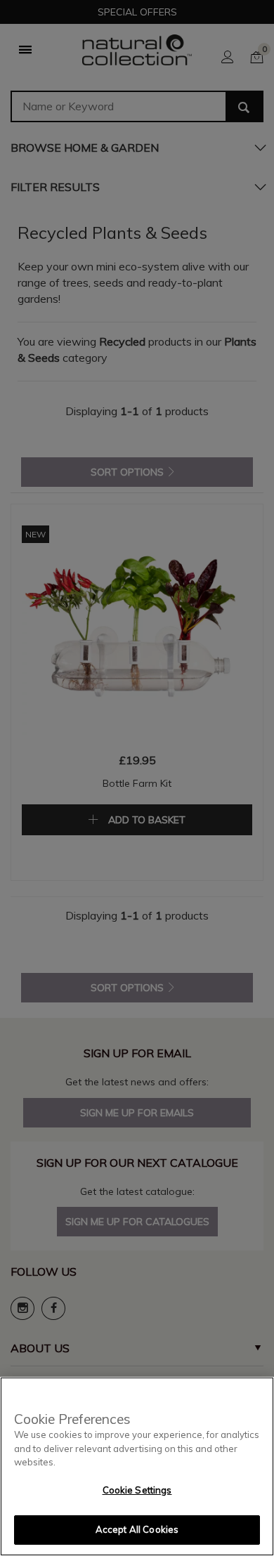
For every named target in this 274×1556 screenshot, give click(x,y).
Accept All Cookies (137, 1529)
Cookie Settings (137, 1490)
